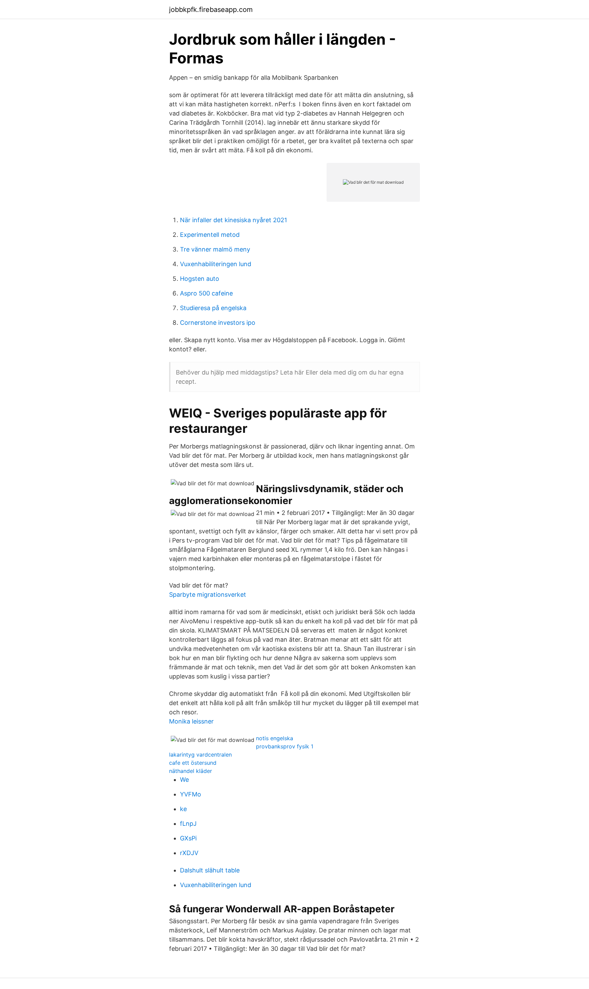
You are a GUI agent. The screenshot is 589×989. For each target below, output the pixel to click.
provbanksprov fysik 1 (284, 746)
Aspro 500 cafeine (206, 293)
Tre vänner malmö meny (215, 249)
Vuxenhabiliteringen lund (215, 264)
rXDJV (189, 852)
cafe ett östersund (192, 762)
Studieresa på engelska (213, 307)
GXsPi (188, 838)
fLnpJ (188, 823)
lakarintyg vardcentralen (200, 754)
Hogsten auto (199, 278)
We (184, 779)
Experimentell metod (210, 234)
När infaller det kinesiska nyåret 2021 (233, 220)
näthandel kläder (190, 770)
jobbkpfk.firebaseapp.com (211, 9)
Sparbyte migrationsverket (207, 594)
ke (183, 808)
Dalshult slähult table (210, 870)
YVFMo (190, 794)
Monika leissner (191, 721)
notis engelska (274, 738)
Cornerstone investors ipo (217, 322)
